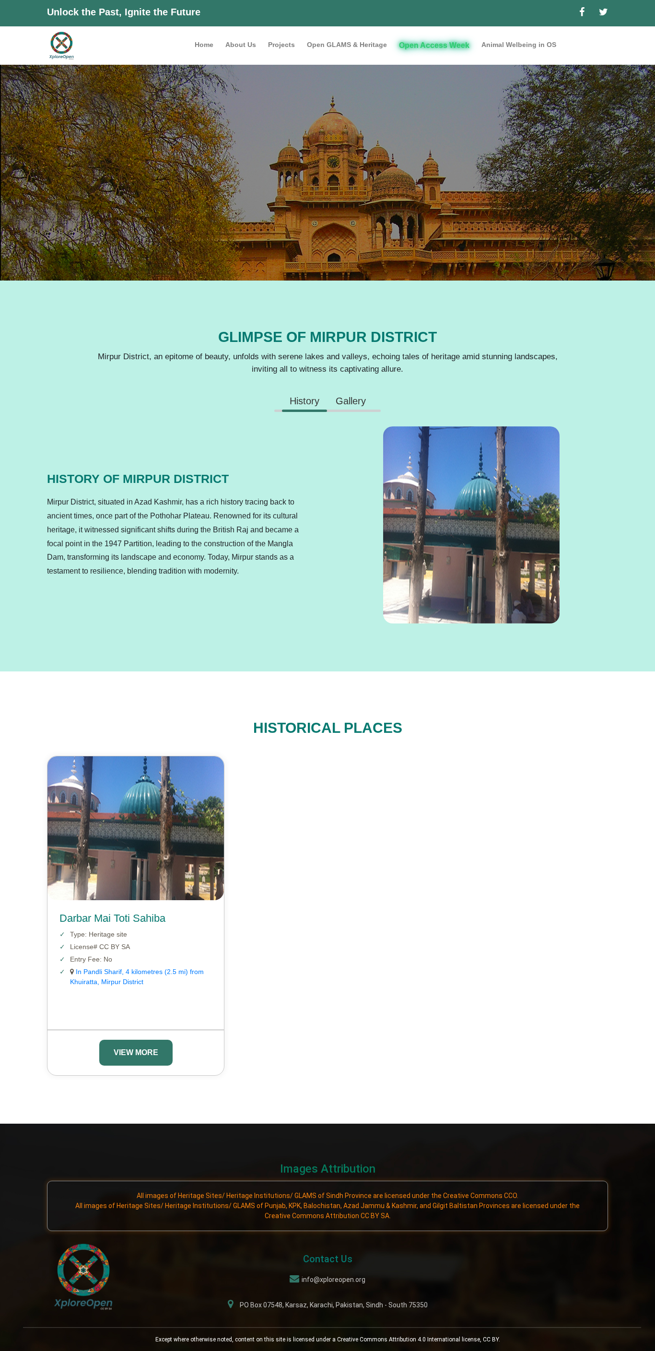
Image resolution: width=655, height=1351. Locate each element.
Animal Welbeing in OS (518, 44)
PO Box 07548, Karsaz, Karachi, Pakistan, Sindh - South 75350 (334, 1305)
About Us (240, 44)
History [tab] (304, 401)
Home (204, 44)
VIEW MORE (136, 1052)
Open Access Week (434, 45)
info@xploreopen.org (333, 1279)
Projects (281, 44)
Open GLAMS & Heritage (347, 44)
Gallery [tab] (351, 401)
